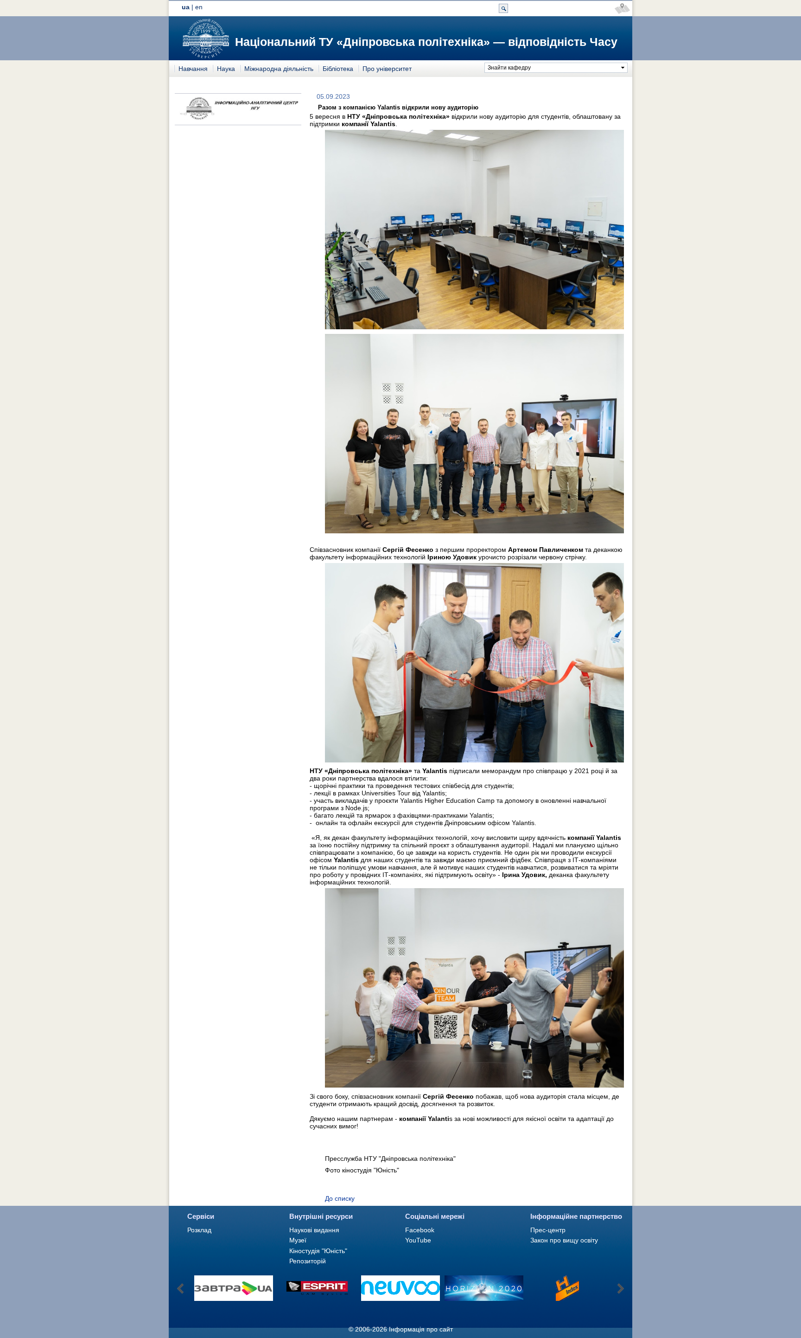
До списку (340, 1198)
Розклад (199, 1230)
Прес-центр (548, 1230)
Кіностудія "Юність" (318, 1251)
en (199, 7)
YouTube (418, 1240)
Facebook (419, 1230)
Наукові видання (314, 1230)
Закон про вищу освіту (564, 1240)
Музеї (297, 1240)
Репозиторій (307, 1261)
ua (186, 7)
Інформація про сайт (421, 1329)
